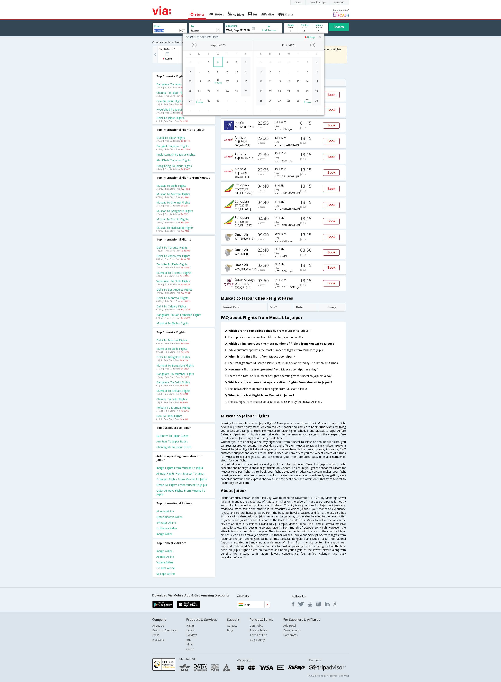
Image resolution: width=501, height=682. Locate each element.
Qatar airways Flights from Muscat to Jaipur (180, 492)
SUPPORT (339, 2)
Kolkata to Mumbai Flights (173, 407)
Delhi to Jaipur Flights (170, 118)
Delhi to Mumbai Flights (171, 340)
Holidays (191, 635)
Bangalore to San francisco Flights (178, 315)
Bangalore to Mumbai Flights (175, 374)
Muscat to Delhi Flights (171, 185)
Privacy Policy (258, 630)
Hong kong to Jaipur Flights (174, 166)
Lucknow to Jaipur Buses (172, 436)
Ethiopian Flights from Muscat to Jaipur (181, 479)
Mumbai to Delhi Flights (171, 348)
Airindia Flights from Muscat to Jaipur (180, 473)
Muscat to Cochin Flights (172, 219)
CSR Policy (256, 625)
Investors (158, 639)
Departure (231, 25)
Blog (230, 630)
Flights (190, 625)
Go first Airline (165, 568)
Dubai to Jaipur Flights (170, 138)
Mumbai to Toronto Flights (173, 273)
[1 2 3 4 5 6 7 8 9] (290, 31)
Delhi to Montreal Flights (172, 298)
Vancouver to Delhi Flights (173, 281)
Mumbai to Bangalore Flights (175, 365)
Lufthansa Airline (167, 528)
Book (331, 94)
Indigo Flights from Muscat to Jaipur (179, 468)
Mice (189, 644)
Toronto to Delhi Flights (171, 264)
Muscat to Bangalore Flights (174, 211)
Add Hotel (289, 625)
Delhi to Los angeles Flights (174, 289)
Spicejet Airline (165, 574)
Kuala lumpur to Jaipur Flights (175, 154)
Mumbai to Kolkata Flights (173, 391)
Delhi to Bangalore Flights (173, 357)
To (192, 26)
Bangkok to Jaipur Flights (172, 146)
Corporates (290, 635)
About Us (158, 625)
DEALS (298, 2)
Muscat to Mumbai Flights (173, 194)
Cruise (190, 649)
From (157, 26)
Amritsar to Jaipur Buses (172, 441)
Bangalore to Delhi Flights (173, 382)
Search (338, 27)
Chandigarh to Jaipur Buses (173, 447)
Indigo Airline (164, 534)
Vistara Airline (164, 562)
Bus (188, 639)
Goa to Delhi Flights (169, 416)
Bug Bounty (257, 639)
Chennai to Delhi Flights (171, 399)
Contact (232, 625)
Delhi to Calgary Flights (171, 306)
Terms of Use (258, 635)
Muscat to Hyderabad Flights (175, 228)
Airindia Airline (165, 511)
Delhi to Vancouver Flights (173, 256)
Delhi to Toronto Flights (171, 247)
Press (155, 635)
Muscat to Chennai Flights (173, 202)
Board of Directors (164, 630)
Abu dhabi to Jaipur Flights (173, 160)
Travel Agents (292, 630)
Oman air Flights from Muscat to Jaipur (181, 485)
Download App (318, 2)
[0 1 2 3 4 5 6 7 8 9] (305, 31)
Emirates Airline (166, 522)
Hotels (190, 630)
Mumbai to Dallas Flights (172, 323)
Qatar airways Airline (169, 517)
